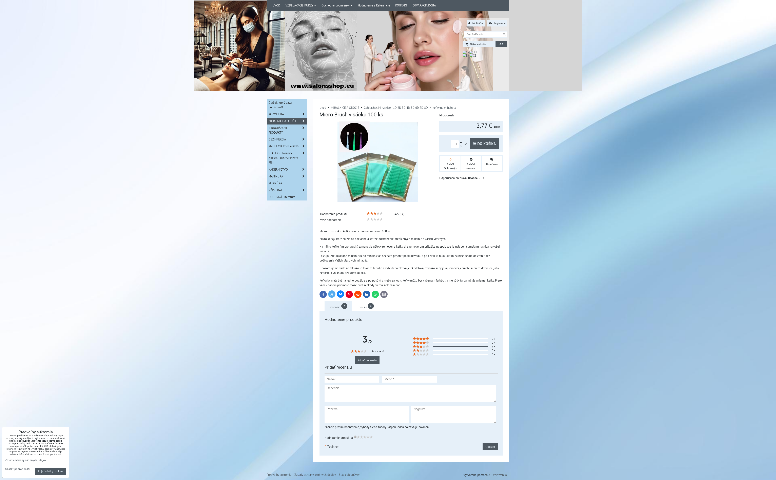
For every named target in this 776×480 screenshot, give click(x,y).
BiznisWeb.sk (499, 475)
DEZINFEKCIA (277, 139)
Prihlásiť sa (477, 23)
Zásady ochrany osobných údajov (315, 475)
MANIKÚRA (276, 176)
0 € (501, 44)
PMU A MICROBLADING (283, 146)
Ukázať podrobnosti (17, 469)
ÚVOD (276, 5)
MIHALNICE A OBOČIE (283, 121)
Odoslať (490, 447)
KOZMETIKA (276, 114)
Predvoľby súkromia (279, 475)
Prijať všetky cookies (50, 471)
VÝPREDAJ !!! (277, 190)
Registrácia (499, 23)
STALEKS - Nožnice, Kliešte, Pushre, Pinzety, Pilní (283, 157)
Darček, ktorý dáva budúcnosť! (280, 104)
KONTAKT (401, 5)
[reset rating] (355, 437)
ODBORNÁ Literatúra (282, 197)
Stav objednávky (349, 475)
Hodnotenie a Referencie (374, 5)
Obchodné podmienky (336, 5)
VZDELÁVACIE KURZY (299, 5)
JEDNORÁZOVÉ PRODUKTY (278, 130)
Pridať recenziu (367, 360)
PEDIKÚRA (275, 183)
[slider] (375, 213)
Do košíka (486, 143)
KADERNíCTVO (278, 169)
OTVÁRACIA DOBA (424, 5)
